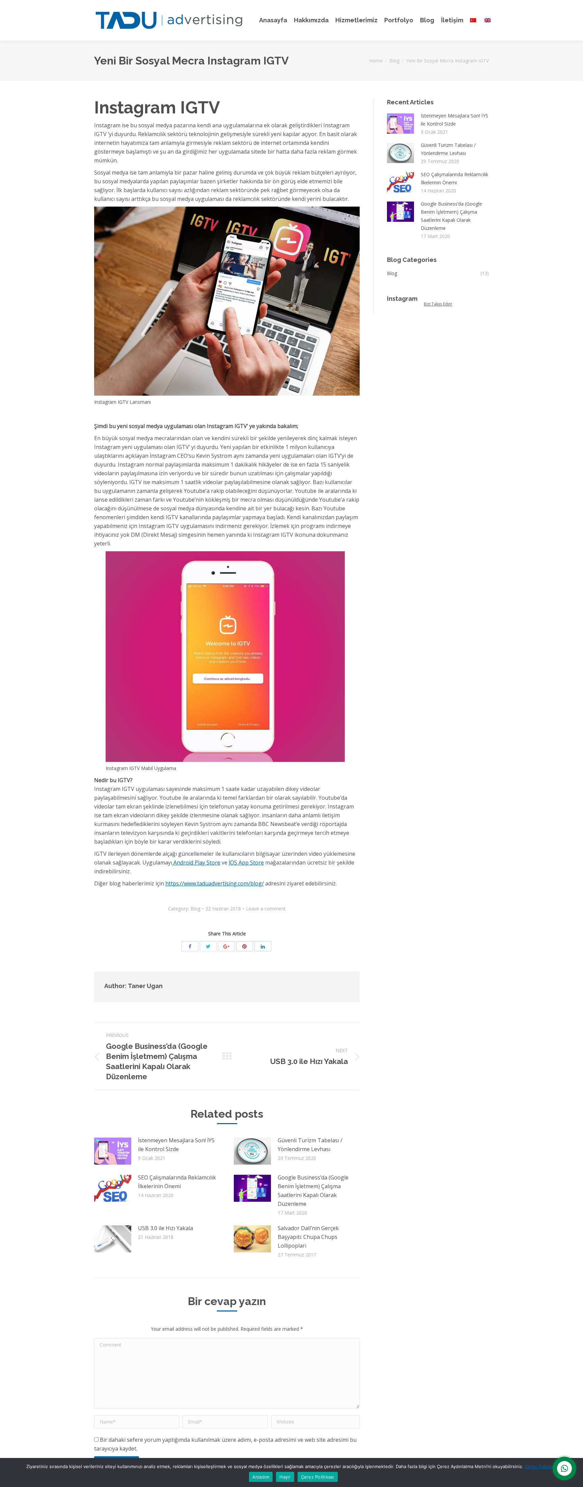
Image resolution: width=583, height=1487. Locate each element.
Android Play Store (196, 862)
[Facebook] (190, 946)
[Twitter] (208, 946)
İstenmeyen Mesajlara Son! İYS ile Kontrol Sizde (176, 1145)
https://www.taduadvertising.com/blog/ (214, 883)
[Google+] (226, 946)
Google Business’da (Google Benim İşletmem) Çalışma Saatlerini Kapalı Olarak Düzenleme (313, 1190)
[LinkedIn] (262, 946)
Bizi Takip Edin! (438, 304)
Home (376, 60)
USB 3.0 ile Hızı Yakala (165, 1228)
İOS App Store (246, 862)
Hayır (284, 1477)
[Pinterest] (244, 946)
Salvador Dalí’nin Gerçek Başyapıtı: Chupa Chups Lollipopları (308, 1236)
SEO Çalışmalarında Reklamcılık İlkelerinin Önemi (177, 1182)
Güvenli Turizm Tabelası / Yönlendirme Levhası (310, 1145)
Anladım (261, 1477)
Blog (394, 60)
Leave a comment (266, 908)
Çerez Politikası (541, 1466)
